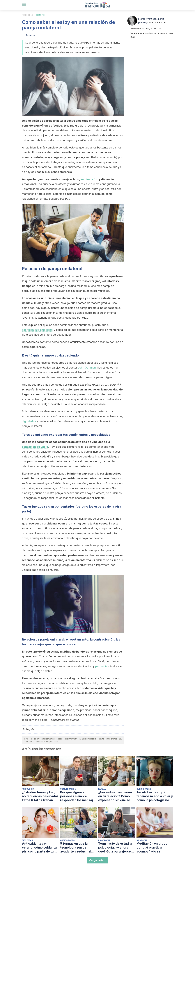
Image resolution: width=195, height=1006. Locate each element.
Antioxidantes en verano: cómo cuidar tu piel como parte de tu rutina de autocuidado (39, 847)
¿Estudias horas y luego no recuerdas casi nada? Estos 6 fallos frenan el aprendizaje (40, 796)
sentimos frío (89, 179)
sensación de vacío (35, 446)
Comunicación (68, 789)
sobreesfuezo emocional (37, 329)
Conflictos (40, 15)
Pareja (102, 789)
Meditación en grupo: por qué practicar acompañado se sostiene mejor (152, 847)
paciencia (101, 666)
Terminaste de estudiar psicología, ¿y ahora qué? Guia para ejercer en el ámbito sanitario (115, 847)
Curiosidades (143, 789)
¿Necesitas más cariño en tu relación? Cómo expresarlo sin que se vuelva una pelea (115, 796)
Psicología (28, 789)
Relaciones (27, 15)
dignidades (29, 421)
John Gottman (86, 367)
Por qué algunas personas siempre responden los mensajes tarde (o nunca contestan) (78, 796)
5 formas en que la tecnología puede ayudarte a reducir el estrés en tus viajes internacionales (75, 847)
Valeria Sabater (157, 22)
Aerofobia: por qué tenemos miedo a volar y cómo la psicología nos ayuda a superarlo (154, 796)
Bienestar (27, 840)
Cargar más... (97, 860)
